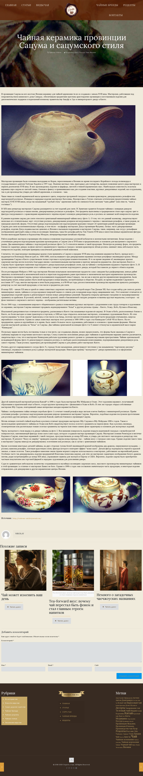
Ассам (135, 700)
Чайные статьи (55, 52)
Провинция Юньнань (125, 726)
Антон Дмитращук (124, 700)
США (136, 731)
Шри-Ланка (136, 745)
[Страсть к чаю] (71, 10)
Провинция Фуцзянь (126, 723)
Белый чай (122, 703)
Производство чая (124, 728)
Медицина (121, 718)
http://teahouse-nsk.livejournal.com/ (27, 518)
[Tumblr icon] (74, 768)
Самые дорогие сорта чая (15, 707)
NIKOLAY (19, 533)
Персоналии (131, 719)
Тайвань (119, 734)
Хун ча (122, 737)
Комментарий (7, 641)
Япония (93, 52)
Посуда (82, 52)
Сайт (97, 665)
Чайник (118, 745)
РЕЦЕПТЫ (66, 720)
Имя (3, 665)
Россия (129, 731)
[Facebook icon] (67, 768)
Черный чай (126, 744)
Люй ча (122, 716)
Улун (131, 733)
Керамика (70, 52)
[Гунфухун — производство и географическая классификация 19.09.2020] (2, 767)
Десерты (120, 707)
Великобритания (120, 705)
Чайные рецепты (12, 715)
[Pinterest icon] (69, 768)
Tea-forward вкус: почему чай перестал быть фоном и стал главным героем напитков (71, 607)
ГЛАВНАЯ (66, 703)
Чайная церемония (130, 742)
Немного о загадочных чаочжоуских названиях (116, 597)
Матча (127, 716)
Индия (133, 710)
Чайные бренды (11, 711)
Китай (128, 713)
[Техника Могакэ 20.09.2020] (141, 767)
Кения (139, 711)
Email (50, 665)
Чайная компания (125, 739)
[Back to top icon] (71, 760)
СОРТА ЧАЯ (66, 712)
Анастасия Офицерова (124, 698)
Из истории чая (11, 699)
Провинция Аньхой (128, 721)
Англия (136, 698)
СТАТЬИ (65, 708)
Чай (87, 52)
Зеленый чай (123, 710)
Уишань (125, 734)
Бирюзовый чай (134, 703)
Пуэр (135, 728)
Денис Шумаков (131, 705)
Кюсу (77, 52)
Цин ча (127, 737)
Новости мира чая (12, 703)
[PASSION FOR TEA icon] (76, 768)
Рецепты (121, 731)
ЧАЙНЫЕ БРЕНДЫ (69, 716)
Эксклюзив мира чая (13, 723)
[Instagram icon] (71, 768)
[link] (68, 140)
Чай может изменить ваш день (21, 597)
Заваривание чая (133, 708)
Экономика (119, 747)
